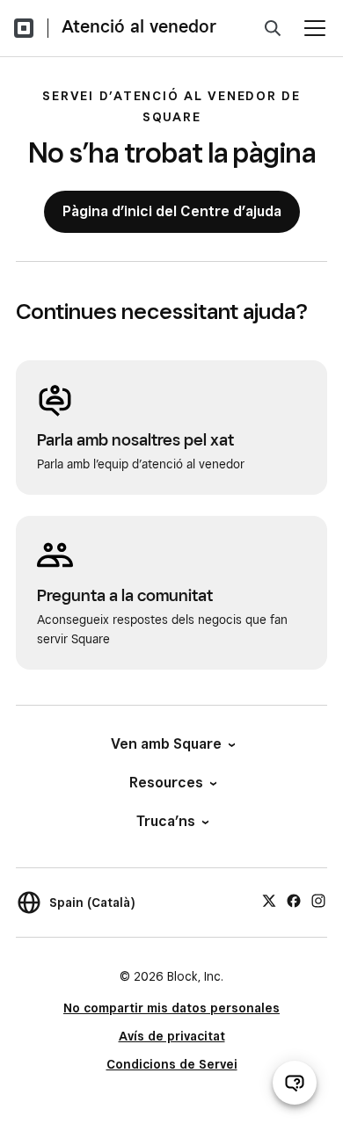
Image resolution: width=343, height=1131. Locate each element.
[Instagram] (318, 900)
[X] (269, 900)
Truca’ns (165, 821)
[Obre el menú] (315, 28)
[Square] (23, 28)
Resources (166, 782)
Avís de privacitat (172, 1036)
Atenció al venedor (139, 26)
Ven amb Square (166, 744)
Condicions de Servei (171, 1064)
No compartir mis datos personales (171, 1008)
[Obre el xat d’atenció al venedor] (295, 1083)
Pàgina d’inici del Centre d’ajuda (171, 211)
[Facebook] (294, 900)
